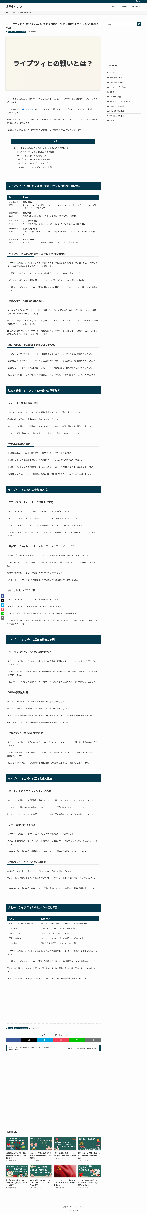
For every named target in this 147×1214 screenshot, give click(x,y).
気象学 (111, 121)
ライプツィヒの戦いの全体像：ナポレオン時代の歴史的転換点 (43, 148)
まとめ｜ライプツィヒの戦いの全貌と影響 (34, 167)
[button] (13, 1040)
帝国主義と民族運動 (116, 106)
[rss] (137, 1)
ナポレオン (34, 1028)
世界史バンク (14, 6)
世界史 (10, 31)
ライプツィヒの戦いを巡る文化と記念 (32, 163)
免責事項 (65, 1207)
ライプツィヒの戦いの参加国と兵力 (32, 156)
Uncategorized (114, 73)
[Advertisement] (53, 1004)
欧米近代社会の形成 (19, 31)
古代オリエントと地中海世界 (119, 101)
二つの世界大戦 (115, 97)
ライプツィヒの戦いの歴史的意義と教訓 (33, 159)
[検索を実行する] (139, 24)
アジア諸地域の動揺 (116, 82)
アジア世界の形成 (115, 77)
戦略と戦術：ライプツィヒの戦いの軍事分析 (35, 152)
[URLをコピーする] (93, 1040)
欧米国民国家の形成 (116, 111)
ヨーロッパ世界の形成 (117, 87)
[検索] (140, 1)
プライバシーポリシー (77, 1207)
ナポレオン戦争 (26, 109)
